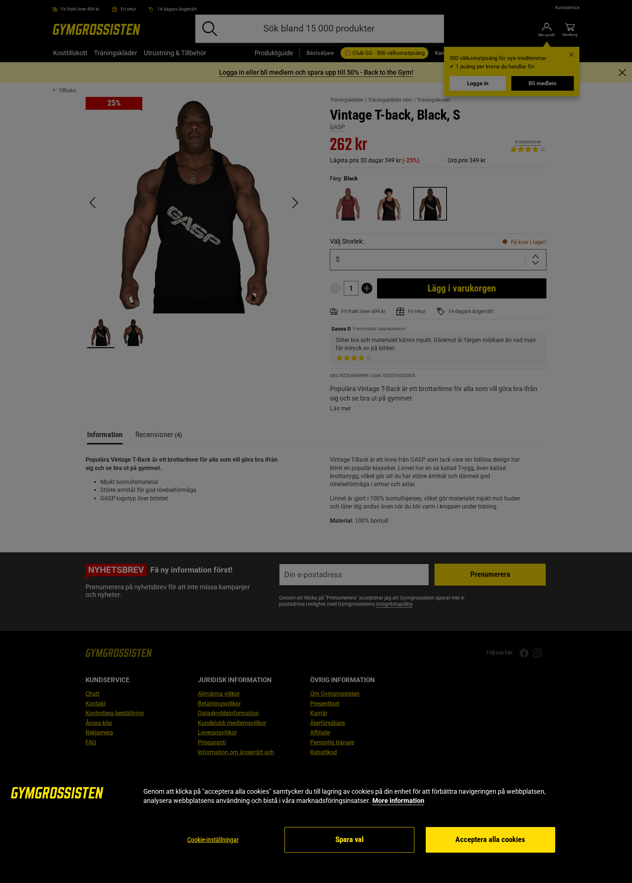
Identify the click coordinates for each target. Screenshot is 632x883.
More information (398, 800)
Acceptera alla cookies (490, 839)
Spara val (349, 839)
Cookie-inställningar (212, 839)
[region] (316, 820)
